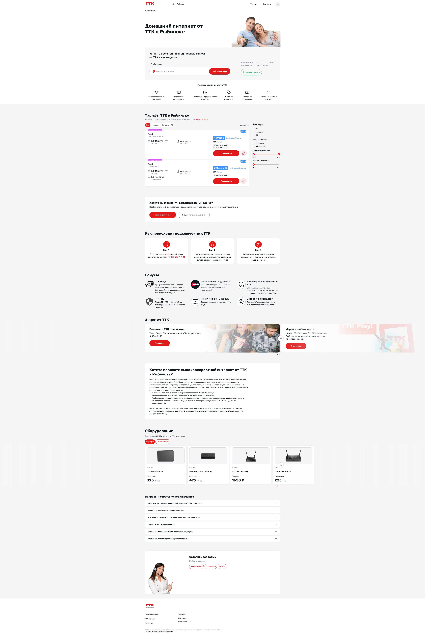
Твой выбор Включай (155, 136)
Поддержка (211, 566)
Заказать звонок (253, 72)
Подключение (196, 566)
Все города (150, 619)
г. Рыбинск (157, 64)
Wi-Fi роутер (260, 146)
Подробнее (159, 343)
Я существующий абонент (193, 215)
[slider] (254, 154)
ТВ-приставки (163, 442)
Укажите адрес (202, 119)
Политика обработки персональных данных (159, 631)
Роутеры (150, 442)
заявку (167, 254)
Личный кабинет (152, 614)
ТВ (257, 135)
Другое (222, 566)
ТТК (146, 11)
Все (147, 125)
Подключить (226, 153)
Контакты (267, 4)
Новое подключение (163, 215)
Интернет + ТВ (167, 125)
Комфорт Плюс (153, 166)
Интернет (155, 125)
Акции (261, 143)
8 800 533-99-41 (177, 257)
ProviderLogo (156, 4)
